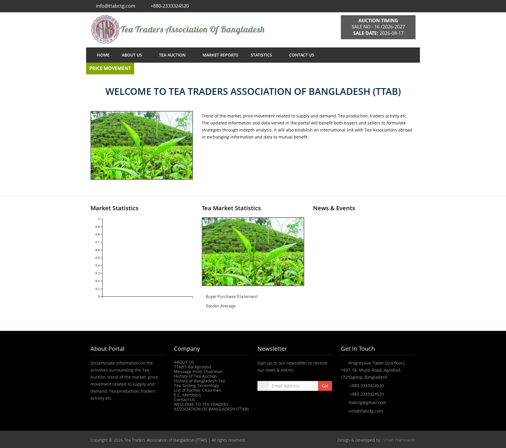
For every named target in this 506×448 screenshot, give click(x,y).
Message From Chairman (198, 371)
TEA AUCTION (173, 55)
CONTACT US (301, 55)
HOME (103, 55)
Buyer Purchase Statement (232, 296)
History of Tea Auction (195, 376)
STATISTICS (262, 55)
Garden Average (221, 306)
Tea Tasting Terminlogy (196, 385)
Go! (325, 386)
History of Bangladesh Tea (199, 381)
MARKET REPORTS (220, 55)
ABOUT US (132, 55)
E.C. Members (187, 395)
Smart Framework (399, 440)
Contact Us (184, 399)
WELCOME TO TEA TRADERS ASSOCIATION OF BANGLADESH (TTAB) (211, 406)
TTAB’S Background (192, 367)
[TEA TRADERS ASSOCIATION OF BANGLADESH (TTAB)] (211, 29)
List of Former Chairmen (197, 390)
